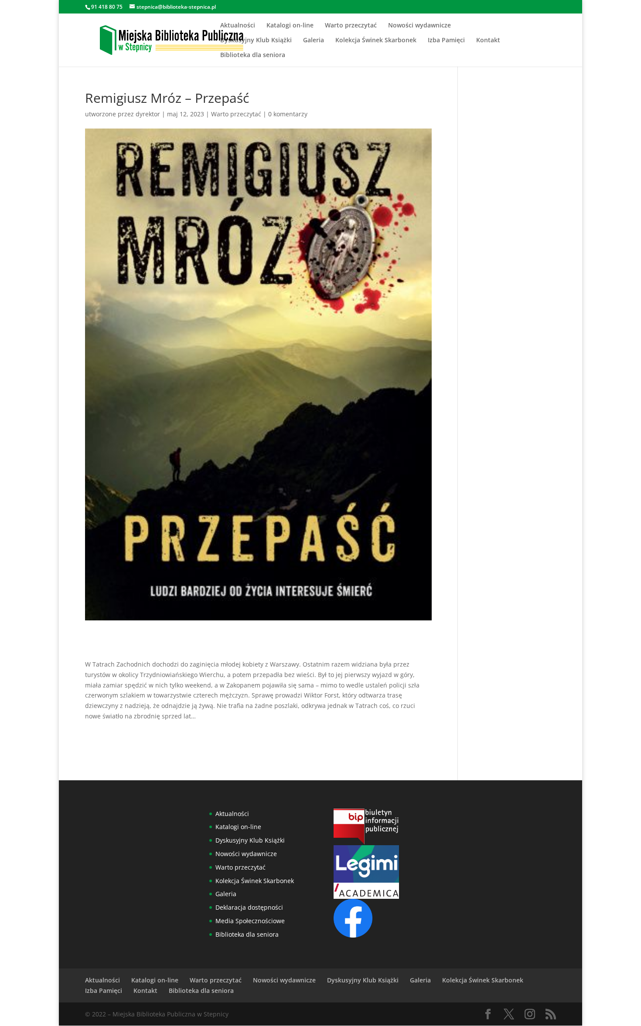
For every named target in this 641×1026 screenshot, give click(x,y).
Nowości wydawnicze (419, 25)
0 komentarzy (287, 114)
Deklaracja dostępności (249, 907)
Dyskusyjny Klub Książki (256, 40)
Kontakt (488, 40)
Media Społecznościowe (250, 921)
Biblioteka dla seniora (252, 55)
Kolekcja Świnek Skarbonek (375, 40)
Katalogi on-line (290, 25)
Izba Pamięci (446, 40)
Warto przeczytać (351, 25)
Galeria (313, 40)
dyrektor (148, 114)
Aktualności (237, 25)
